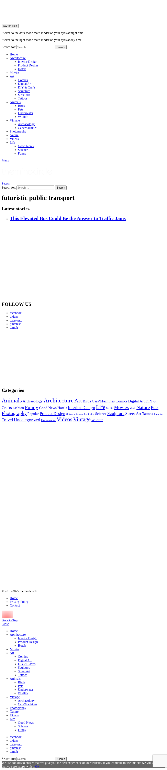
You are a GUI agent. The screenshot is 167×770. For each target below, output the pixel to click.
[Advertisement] (27, 358)
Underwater (25, 113)
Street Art (24, 94)
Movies (14, 72)
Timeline (159, 414)
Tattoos (22, 98)
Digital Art (25, 83)
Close (5, 624)
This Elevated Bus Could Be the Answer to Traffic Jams (68, 218)
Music (133, 408)
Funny (22, 153)
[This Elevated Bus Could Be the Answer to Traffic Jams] (87, 261)
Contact (15, 605)
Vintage (15, 120)
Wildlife (23, 116)
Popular (33, 414)
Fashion (18, 408)
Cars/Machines (27, 127)
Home (14, 54)
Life (12, 142)
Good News (26, 146)
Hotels (22, 69)
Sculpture (24, 91)
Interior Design (27, 61)
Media (109, 408)
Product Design (28, 65)
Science (23, 149)
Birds (21, 105)
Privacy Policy (19, 601)
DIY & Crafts (26, 87)
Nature (14, 135)
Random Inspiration (85, 414)
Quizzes (70, 413)
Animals (15, 102)
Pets (20, 109)
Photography (18, 131)
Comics (23, 80)
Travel (7, 419)
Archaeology (26, 124)
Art (12, 76)
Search (61, 47)
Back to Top (10, 620)
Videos (14, 138)
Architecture (18, 58)
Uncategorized (27, 419)
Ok (37, 766)
